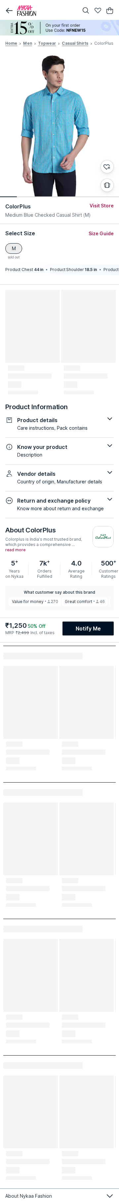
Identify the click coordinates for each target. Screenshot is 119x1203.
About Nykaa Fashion (28, 1196)
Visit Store (102, 205)
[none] (59, 27)
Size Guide (101, 233)
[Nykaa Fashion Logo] (46, 10)
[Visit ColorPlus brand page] (103, 536)
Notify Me (88, 628)
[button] (9, 11)
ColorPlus (18, 206)
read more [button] (15, 550)
